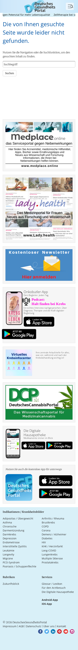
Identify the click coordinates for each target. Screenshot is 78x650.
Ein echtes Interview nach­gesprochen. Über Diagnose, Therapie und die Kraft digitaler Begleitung (45, 310)
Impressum (10, 626)
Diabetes (47, 538)
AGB (21, 626)
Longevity (8, 554)
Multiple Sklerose (52, 558)
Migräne (8, 558)
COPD (45, 526)
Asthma (7, 522)
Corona (46, 530)
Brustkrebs (48, 522)
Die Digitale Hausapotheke (58, 592)
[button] (40, 631)
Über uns (49, 626)
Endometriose (11, 542)
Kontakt (61, 626)
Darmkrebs (9, 534)
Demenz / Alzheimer (54, 534)
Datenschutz (33, 626)
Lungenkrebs (50, 554)
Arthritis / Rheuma (53, 518)
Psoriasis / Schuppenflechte (19, 566)
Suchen (9, 73)
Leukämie (8, 550)
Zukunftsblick (11, 583)
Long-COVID (49, 550)
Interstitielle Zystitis (15, 546)
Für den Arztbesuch (54, 587)
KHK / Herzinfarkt (52, 546)
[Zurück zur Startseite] (39, 6)
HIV (44, 542)
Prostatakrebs (50, 562)
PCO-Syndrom (11, 562)
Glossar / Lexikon (52, 583)
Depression (10, 538)
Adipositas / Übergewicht (18, 518)
